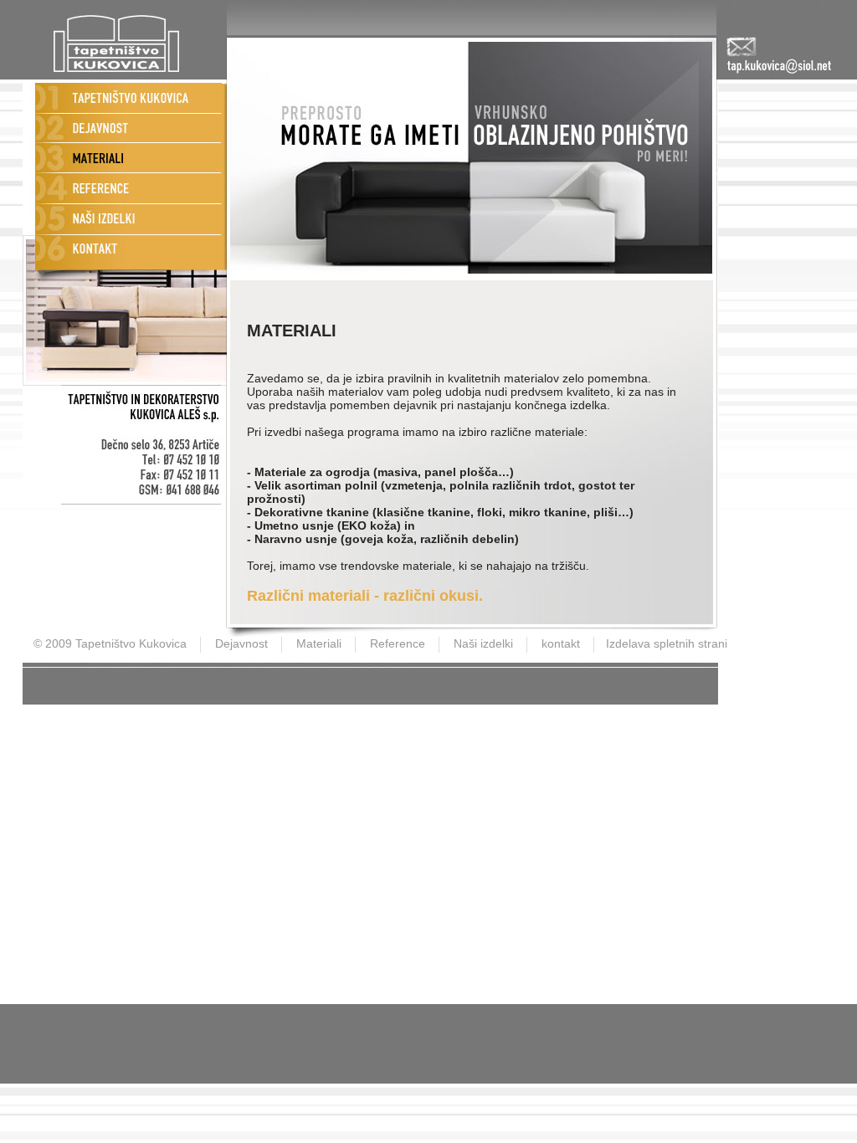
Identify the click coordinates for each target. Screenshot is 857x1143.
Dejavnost (241, 643)
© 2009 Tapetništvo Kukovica (110, 643)
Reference (397, 643)
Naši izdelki (483, 643)
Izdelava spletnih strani (666, 643)
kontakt (560, 643)
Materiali (318, 643)
